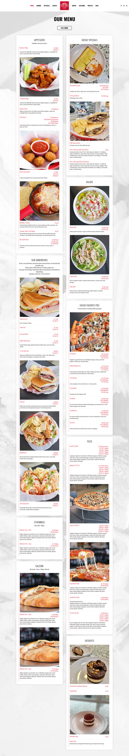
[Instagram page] (124, 5)
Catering (82, 6)
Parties (90, 6)
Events (54, 6)
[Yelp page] (126, 5)
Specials (47, 6)
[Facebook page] (121, 5)
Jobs (96, 6)
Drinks (39, 6)
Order (74, 6)
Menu (32, 6)
